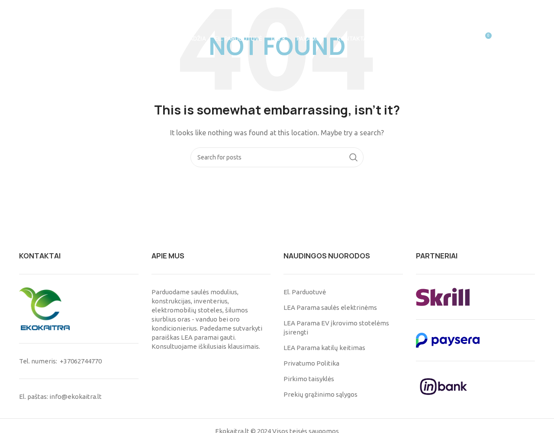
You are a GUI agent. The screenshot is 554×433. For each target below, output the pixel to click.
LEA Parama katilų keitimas (324, 347)
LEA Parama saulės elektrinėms (330, 307)
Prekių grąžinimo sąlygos (320, 394)
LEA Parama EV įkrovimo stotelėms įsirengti (336, 327)
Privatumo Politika (311, 363)
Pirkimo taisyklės (308, 378)
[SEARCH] (354, 157)
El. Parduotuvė (304, 292)
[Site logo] (39, 38)
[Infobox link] (43, 9)
